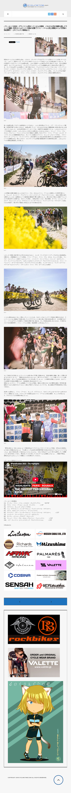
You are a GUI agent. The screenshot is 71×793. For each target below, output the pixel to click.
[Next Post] (51, 601)
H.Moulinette (19, 33)
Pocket (18, 42)
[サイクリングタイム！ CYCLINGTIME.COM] (35, 5)
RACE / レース (32, 33)
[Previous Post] (20, 601)
